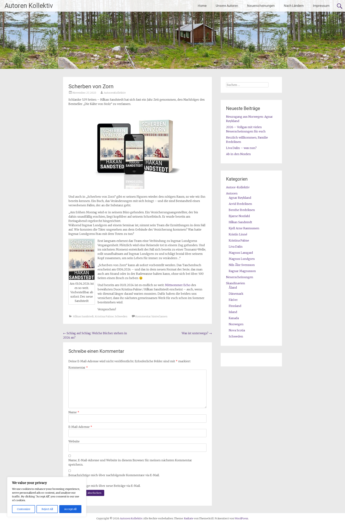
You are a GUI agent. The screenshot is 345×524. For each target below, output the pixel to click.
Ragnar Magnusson (242, 271)
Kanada (234, 318)
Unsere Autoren (227, 6)
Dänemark (236, 293)
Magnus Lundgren (242, 259)
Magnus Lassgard (241, 252)
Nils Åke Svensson (242, 265)
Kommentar (78, 367)
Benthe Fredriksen (242, 210)
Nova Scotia (237, 330)
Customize (23, 509)
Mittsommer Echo (177, 285)
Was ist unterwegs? (197, 333)
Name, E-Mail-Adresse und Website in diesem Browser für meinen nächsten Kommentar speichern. (130, 462)
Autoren (232, 193)
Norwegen (236, 324)
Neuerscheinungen (261, 6)
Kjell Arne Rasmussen (244, 228)
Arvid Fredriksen (240, 204)
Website (74, 441)
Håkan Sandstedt (83, 316)
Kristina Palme (104, 316)
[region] (46, 497)
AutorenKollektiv (115, 92)
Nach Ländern (294, 6)
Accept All (70, 509)
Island (233, 312)
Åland (233, 287)
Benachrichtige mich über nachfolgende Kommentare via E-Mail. (114, 475)
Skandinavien (235, 283)
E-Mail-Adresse (80, 427)
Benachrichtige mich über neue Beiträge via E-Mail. (104, 486)
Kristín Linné (238, 234)
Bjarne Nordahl (239, 216)
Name (73, 412)
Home (202, 6)
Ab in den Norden (238, 154)
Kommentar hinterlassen (151, 316)
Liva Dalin (236, 246)
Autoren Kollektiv (28, 6)
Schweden (121, 316)
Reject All (47, 509)
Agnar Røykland (240, 197)
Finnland (235, 306)
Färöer (233, 300)
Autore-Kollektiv (238, 187)
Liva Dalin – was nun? (241, 148)
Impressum (321, 6)
